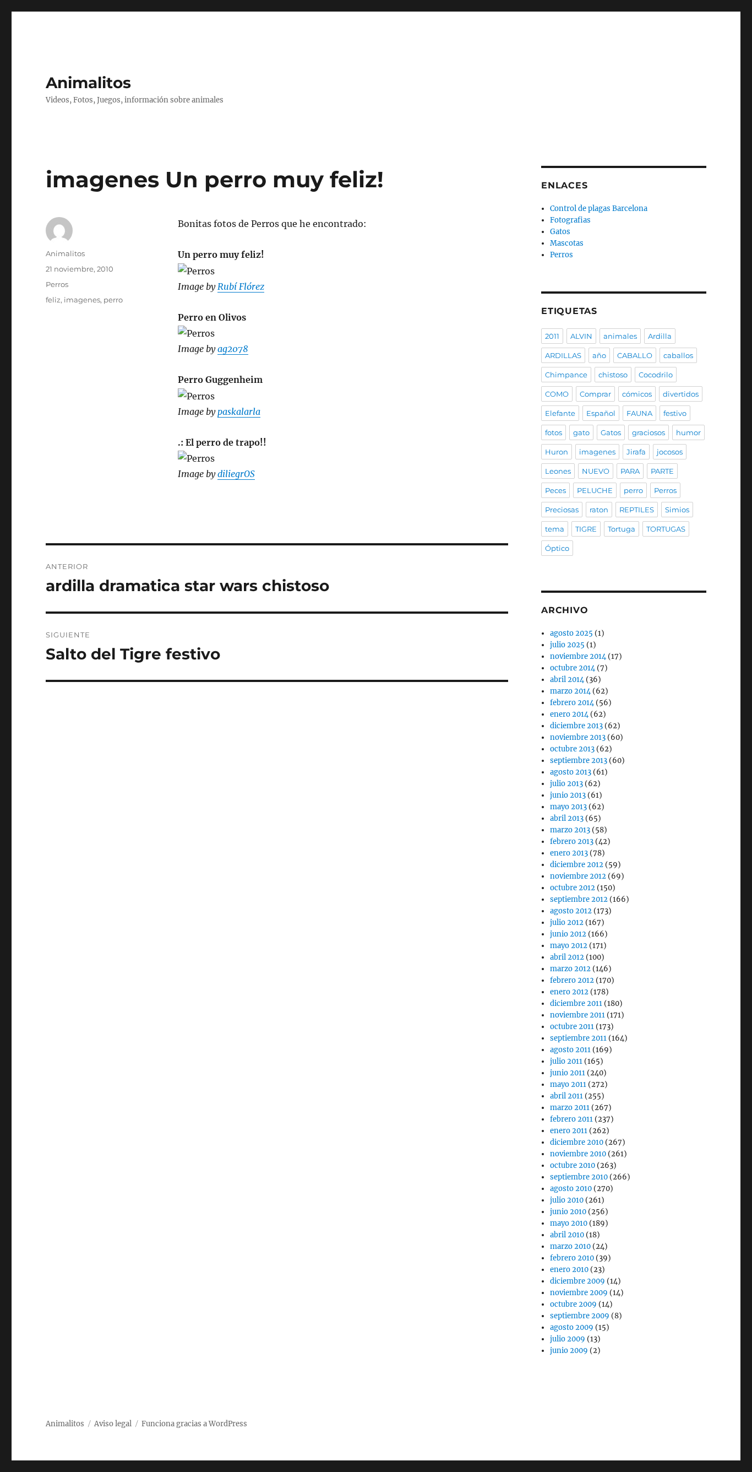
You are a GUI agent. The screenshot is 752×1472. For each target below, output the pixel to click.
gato (581, 432)
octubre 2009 (573, 1304)
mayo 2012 (568, 945)
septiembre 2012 (579, 899)
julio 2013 (566, 783)
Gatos (560, 231)
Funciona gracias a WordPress (194, 1423)
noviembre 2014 (578, 656)
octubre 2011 (572, 1026)
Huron (556, 451)
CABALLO (634, 355)
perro (113, 299)
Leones (558, 471)
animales (620, 336)
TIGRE (586, 528)
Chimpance (566, 374)
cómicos (637, 393)
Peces (555, 490)
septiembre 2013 (578, 760)
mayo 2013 (568, 806)
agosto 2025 (571, 633)
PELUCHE (595, 490)
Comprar (595, 393)
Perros (57, 284)
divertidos (681, 393)
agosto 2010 (571, 1188)
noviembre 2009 (579, 1292)
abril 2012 (567, 957)
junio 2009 (569, 1350)
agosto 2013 (570, 772)
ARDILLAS (563, 355)
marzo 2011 (570, 1107)
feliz (53, 299)
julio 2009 (567, 1339)
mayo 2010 (568, 1223)
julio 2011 (566, 1061)
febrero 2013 (571, 841)
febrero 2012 (572, 980)
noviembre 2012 (578, 876)
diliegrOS (236, 473)
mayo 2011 (568, 1084)
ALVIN (581, 336)
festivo (674, 413)
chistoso (613, 374)
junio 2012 (568, 934)
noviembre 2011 (577, 1015)
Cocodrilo (656, 374)
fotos (553, 432)
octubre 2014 (572, 668)
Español (600, 413)
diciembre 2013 (576, 725)
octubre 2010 (572, 1165)
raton (599, 509)
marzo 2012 (570, 968)
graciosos (648, 432)
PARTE (662, 471)
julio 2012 (567, 922)
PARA (630, 471)
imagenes (82, 299)
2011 (552, 336)
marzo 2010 (570, 1246)
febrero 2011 (571, 1119)
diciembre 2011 (576, 1003)
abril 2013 (567, 818)
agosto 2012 (571, 911)
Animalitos (88, 82)
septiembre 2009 (579, 1316)
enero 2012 (569, 992)
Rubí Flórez (240, 286)
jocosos (670, 451)
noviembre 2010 (578, 1154)
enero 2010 (569, 1269)
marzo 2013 (570, 830)
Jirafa (636, 451)
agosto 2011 (570, 1049)
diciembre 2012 (576, 864)
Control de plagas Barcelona (598, 208)
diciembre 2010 (576, 1142)
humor (688, 432)
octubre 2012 (572, 887)
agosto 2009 (571, 1327)
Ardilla (660, 336)
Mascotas (567, 243)
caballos (678, 355)
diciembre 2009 (577, 1281)
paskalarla (238, 411)
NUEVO (595, 471)
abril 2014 (567, 679)
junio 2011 (567, 1073)
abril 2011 (566, 1096)
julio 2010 (567, 1200)
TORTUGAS (665, 528)
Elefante (560, 413)
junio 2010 (568, 1211)
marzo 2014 (570, 691)
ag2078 (232, 348)
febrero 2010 (572, 1258)
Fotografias (570, 220)
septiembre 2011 (578, 1038)
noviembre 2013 (578, 737)
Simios (677, 509)
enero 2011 (568, 1130)
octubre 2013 (572, 749)
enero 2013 (569, 853)
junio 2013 (568, 795)
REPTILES (636, 509)
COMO (557, 393)
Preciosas (562, 509)
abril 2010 (567, 1235)
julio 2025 (567, 645)
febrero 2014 (572, 702)
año (599, 355)
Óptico (557, 548)
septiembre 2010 (579, 1177)
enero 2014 (569, 714)
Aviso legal (113, 1423)
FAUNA (639, 413)
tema (554, 528)
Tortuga (621, 528)
